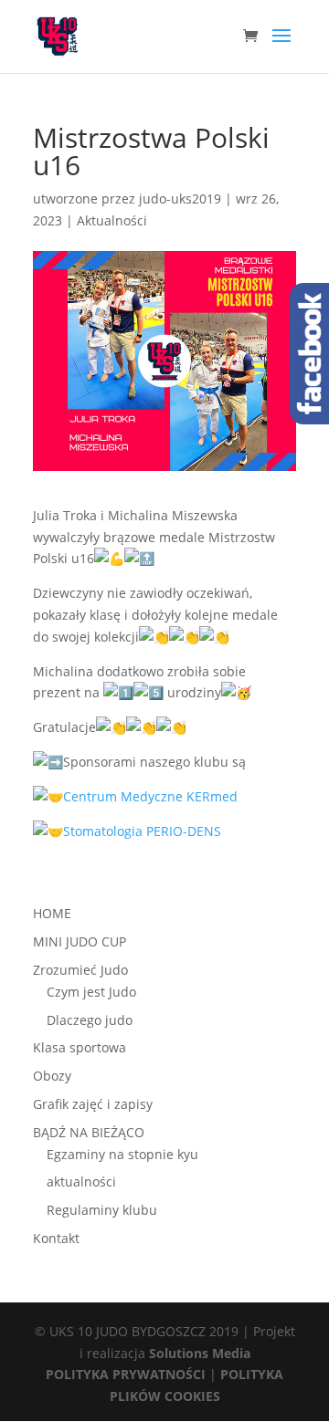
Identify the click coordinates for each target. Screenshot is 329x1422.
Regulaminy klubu (102, 1209)
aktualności (81, 1181)
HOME (52, 913)
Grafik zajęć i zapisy (93, 1104)
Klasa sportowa (79, 1047)
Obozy (52, 1075)
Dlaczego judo (90, 1020)
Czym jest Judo (91, 991)
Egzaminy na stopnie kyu (122, 1154)
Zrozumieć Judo (80, 969)
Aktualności (112, 220)
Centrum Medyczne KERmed (150, 796)
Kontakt (56, 1238)
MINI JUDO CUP (79, 941)
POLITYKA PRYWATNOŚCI (126, 1374)
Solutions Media (199, 1353)
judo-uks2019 (180, 198)
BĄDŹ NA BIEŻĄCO (88, 1132)
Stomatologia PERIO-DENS (142, 831)
